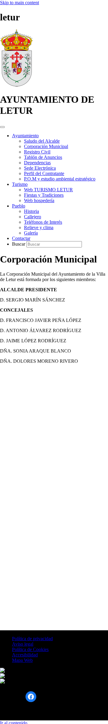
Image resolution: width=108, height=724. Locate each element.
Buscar (19, 244)
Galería (31, 232)
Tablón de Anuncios (43, 157)
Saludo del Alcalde (42, 141)
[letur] (16, 84)
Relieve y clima (38, 227)
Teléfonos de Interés (43, 222)
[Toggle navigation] (2, 127)
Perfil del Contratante (44, 173)
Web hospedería (39, 200)
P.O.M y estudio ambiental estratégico (59, 178)
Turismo (20, 184)
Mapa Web (22, 660)
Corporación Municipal (46, 146)
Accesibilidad (25, 654)
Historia (31, 211)
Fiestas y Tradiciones (44, 195)
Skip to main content (19, 2)
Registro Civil (37, 151)
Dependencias (37, 162)
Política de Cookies (30, 649)
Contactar (21, 238)
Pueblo (18, 205)
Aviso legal (22, 644)
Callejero (32, 216)
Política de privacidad (32, 638)
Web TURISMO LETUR (48, 189)
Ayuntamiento (25, 135)
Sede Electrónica (40, 168)
